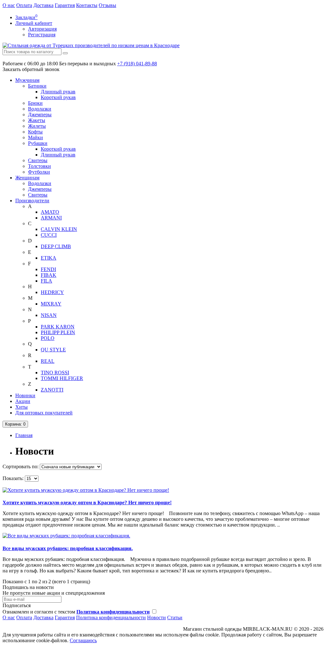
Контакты (86, 5)
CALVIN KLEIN (59, 229)
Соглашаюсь (83, 640)
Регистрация (41, 34)
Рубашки (37, 143)
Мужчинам (27, 80)
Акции (22, 401)
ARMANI (51, 217)
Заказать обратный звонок (31, 69)
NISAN (49, 315)
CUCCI (49, 235)
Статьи (174, 617)
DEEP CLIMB (56, 246)
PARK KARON (57, 326)
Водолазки (39, 108)
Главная (23, 435)
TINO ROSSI (55, 372)
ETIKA (48, 258)
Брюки (35, 103)
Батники (37, 86)
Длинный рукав (58, 91)
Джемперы (40, 114)
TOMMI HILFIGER (62, 378)
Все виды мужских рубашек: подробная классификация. (68, 548)
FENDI (48, 269)
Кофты (35, 131)
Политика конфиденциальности (111, 617)
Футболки (39, 172)
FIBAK (48, 275)
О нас (9, 5)
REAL (47, 361)
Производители (32, 200)
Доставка (43, 5)
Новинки (25, 395)
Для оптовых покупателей (44, 412)
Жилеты (37, 126)
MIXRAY (51, 303)
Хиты (21, 407)
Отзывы (107, 5)
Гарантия (65, 5)
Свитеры (37, 160)
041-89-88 (137, 63)
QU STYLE (53, 349)
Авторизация (42, 29)
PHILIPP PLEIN (58, 332)
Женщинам (27, 177)
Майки (35, 137)
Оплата (24, 5)
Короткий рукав (58, 97)
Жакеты (36, 120)
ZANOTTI (52, 389)
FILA (46, 281)
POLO (47, 338)
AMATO (50, 212)
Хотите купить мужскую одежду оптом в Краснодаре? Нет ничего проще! (87, 502)
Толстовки (39, 166)
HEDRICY (52, 292)
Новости (156, 617)
